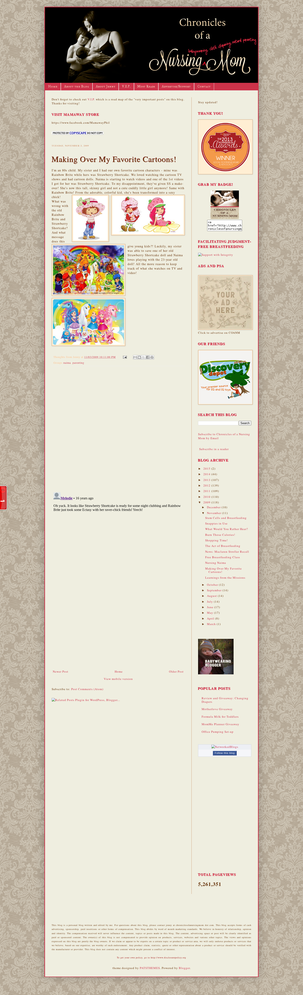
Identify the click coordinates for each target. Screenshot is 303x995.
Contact (204, 86)
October (213, 585)
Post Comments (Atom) (87, 689)
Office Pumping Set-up (218, 732)
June (210, 607)
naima (67, 362)
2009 (207, 502)
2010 (207, 497)
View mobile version (118, 679)
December (214, 507)
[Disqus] (118, 427)
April (211, 618)
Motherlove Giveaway (217, 709)
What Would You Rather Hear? (226, 529)
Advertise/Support (176, 86)
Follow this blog (225, 753)
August (212, 596)
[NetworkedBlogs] (224, 747)
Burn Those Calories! (220, 535)
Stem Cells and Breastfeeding (226, 518)
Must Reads (146, 86)
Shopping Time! (216, 540)
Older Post (176, 671)
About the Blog (76, 86)
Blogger (184, 968)
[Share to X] (143, 357)
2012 (207, 485)
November (214, 513)
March (212, 624)
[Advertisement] (118, 636)
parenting (78, 362)
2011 (207, 491)
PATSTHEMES (150, 968)
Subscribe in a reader (214, 449)
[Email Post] (125, 357)
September (214, 590)
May (210, 613)
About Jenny (105, 86)
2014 (207, 474)
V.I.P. (126, 86)
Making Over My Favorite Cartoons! (223, 570)
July (210, 602)
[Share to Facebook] (148, 357)
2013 (207, 480)
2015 (207, 469)
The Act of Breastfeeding (222, 546)
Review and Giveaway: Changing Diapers (225, 700)
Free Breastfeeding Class (222, 557)
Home (52, 86)
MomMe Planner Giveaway (220, 724)
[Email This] (135, 357)
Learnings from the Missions (225, 578)
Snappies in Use (216, 523)
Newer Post (60, 671)
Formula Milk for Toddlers (220, 717)
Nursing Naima (215, 563)
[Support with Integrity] (215, 255)
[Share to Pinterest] (152, 357)
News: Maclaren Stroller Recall (227, 552)
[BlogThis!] (139, 357)
